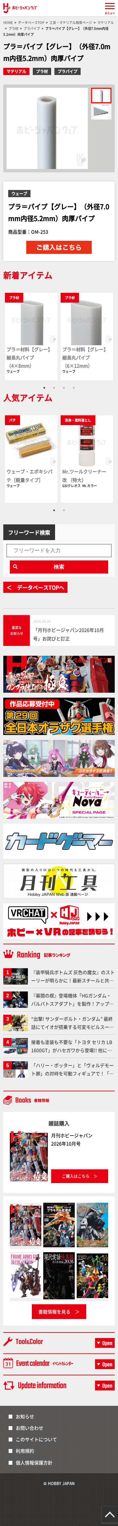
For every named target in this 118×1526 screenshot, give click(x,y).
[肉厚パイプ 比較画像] (101, 112)
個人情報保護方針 (34, 1462)
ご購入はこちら (75, 1176)
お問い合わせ (29, 1427)
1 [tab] (44, 388)
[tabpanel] (31, 336)
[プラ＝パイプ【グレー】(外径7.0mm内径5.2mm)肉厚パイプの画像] (101, 95)
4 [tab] (73, 388)
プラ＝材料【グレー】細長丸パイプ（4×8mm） (29, 357)
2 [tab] (54, 388)
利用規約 (25, 1450)
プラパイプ (67, 71)
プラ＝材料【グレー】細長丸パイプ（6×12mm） (85, 357)
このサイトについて (36, 1439)
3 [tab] (64, 388)
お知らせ (25, 1416)
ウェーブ (19, 193)
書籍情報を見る (54, 1311)
